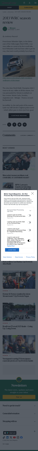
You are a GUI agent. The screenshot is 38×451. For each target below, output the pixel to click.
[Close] (33, 194)
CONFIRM (12, 250)
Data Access (19, 257)
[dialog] (19, 225)
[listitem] (19, 210)
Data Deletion (7, 257)
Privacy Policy (30, 257)
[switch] (29, 215)
